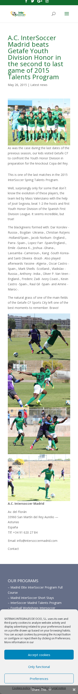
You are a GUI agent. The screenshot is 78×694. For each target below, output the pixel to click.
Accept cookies (39, 655)
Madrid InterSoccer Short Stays (32, 598)
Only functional (39, 666)
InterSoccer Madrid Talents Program (36, 603)
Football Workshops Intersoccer (32, 608)
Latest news (38, 85)
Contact (13, 549)
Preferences (39, 678)
